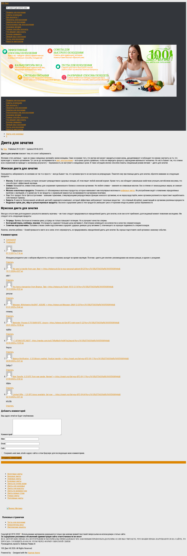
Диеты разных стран (15, 493)
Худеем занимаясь (14, 34)
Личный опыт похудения (16, 36)
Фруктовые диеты (14, 474)
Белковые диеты (14, 481)
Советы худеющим (14, 15)
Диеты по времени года (17, 491)
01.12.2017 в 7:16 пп (14, 253)
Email (3, 443)
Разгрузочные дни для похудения (20, 24)
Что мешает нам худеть (16, 32)
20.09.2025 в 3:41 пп (14, 361)
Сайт (3, 448)
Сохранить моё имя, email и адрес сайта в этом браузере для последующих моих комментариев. (44, 453)
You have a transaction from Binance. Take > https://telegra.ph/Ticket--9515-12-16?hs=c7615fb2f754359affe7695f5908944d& (63, 287)
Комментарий (6, 434)
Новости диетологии (14, 41)
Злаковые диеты (14, 479)
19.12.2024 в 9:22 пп (14, 289)
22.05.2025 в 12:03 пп (15, 343)
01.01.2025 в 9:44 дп (14, 307)
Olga (5, 149)
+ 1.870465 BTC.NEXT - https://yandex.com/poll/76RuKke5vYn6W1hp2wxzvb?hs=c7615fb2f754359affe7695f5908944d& (61, 340)
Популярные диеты (15, 498)
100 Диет (5, 3)
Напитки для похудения (15, 22)
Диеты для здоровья (14, 134)
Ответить (10, 262)
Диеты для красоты (15, 488)
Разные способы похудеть (17, 29)
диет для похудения (64, 160)
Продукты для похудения (16, 19)
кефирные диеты (128, 190)
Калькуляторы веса (15, 525)
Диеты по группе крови (16, 483)
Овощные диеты (14, 476)
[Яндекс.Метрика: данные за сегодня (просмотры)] (14, 508)
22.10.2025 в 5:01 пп (14, 397)
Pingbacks (10, 242)
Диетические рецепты (16, 527)
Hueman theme (34, 553)
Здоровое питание (13, 27)
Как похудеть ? (12, 17)
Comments (11, 240)
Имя (2, 439)
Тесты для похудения (15, 39)
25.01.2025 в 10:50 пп (15, 325)
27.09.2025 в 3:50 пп (14, 379)
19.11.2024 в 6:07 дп (14, 271)
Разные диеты (13, 495)
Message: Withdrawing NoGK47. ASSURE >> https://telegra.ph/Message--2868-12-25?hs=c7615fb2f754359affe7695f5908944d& (64, 305)
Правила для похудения (16, 12)
